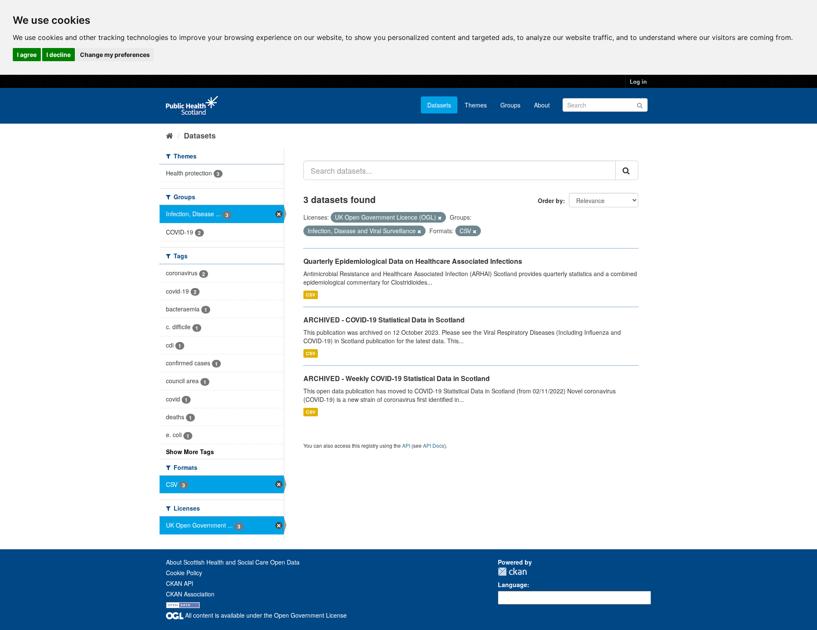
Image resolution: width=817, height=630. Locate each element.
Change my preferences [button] (115, 54)
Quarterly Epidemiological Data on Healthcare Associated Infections (412, 261)
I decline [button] (58, 54)
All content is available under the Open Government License (265, 615)
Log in (638, 81)
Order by (550, 200)
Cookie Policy (184, 572)
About (542, 105)
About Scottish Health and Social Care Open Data (233, 562)
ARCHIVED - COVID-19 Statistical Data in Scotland (384, 320)
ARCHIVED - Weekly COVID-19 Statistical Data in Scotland (396, 378)
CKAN (512, 571)
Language (512, 584)
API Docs (433, 445)
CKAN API (179, 583)
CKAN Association (190, 594)
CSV (310, 294)
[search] (626, 170)
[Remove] (440, 217)
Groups (510, 105)
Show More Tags (190, 451)
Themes (476, 105)
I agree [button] (27, 54)
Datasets (439, 105)
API (406, 445)
